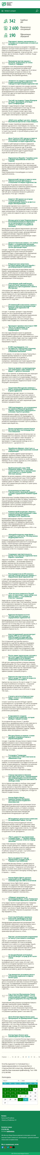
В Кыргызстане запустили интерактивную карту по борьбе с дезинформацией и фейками (21, 265)
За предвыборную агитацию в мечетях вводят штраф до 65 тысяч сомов (22, 956)
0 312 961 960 (5, 1129)
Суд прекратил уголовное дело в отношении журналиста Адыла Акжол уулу (21, 976)
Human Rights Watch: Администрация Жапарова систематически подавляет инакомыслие (19, 800)
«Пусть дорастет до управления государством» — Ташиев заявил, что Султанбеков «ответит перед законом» (21, 839)
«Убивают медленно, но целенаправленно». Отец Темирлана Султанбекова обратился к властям (23, 898)
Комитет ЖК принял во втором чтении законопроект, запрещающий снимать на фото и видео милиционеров (21, 201)
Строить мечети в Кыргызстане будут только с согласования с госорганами (20, 697)
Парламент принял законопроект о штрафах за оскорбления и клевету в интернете (23, 42)
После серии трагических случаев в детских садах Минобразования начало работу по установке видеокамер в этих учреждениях (22, 657)
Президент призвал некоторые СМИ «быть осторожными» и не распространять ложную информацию (22, 328)
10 (12, 1057)
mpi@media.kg (10, 1131)
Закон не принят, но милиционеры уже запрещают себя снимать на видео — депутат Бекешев (22, 369)
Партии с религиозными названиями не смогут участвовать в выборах (23, 937)
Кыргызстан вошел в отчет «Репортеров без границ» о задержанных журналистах (19, 616)
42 (34, 1057)
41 (31, 1057)
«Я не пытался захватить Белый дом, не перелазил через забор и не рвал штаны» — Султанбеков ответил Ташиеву (22, 596)
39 (26, 1057)
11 (10, 1093)
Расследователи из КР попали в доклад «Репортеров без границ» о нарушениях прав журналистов (22, 575)
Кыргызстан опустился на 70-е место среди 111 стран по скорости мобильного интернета (22, 678)
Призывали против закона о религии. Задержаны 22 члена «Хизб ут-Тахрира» (20, 62)
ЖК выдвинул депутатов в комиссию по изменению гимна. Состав (22, 819)
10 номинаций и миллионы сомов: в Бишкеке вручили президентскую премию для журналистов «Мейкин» (22, 307)
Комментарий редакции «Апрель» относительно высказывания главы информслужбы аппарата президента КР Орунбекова (22, 514)
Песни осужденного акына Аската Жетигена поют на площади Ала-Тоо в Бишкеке (21, 430)
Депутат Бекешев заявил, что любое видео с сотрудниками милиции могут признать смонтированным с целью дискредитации (23, 245)
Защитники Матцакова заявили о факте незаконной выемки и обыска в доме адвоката (22, 389)
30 (18, 1057)
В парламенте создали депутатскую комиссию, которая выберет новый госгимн (21, 717)
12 (15, 1093)
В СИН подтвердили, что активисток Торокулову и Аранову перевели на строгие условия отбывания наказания (22, 349)
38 (23, 1057)
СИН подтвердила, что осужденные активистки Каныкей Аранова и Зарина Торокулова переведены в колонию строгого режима (22, 409)
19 (15, 1096)
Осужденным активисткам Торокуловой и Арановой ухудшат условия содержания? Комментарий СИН (22, 493)
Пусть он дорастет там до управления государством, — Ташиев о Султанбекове (20, 859)
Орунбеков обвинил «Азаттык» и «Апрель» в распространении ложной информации (23, 449)
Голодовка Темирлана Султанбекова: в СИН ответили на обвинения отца (21, 756)
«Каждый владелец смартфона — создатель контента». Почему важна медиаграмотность (23, 536)
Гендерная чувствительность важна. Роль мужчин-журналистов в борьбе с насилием (22, 555)
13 (20, 1093)
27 (20, 1099)
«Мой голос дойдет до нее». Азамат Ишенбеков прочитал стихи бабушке (23, 121)
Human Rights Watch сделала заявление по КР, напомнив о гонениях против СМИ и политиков (22, 879)
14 (25, 1093)
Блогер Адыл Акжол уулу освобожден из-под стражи (19, 1035)
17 (5, 1096)
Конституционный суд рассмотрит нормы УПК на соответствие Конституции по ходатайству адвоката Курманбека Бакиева (21, 636)
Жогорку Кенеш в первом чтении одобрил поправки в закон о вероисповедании (21, 737)
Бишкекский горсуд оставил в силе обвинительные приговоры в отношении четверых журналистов (22, 180)
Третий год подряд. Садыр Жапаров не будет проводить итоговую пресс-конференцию (22, 101)
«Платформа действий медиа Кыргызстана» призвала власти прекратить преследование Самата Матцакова (22, 286)
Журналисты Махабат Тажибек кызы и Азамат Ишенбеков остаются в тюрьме (23, 159)
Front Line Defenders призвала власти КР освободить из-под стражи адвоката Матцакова (20, 918)
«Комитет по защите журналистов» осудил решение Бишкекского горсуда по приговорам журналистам (23, 82)
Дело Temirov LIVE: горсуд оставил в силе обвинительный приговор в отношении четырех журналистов (22, 139)
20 (15, 1057)
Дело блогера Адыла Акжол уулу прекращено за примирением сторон (23, 1017)
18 (10, 1096)
